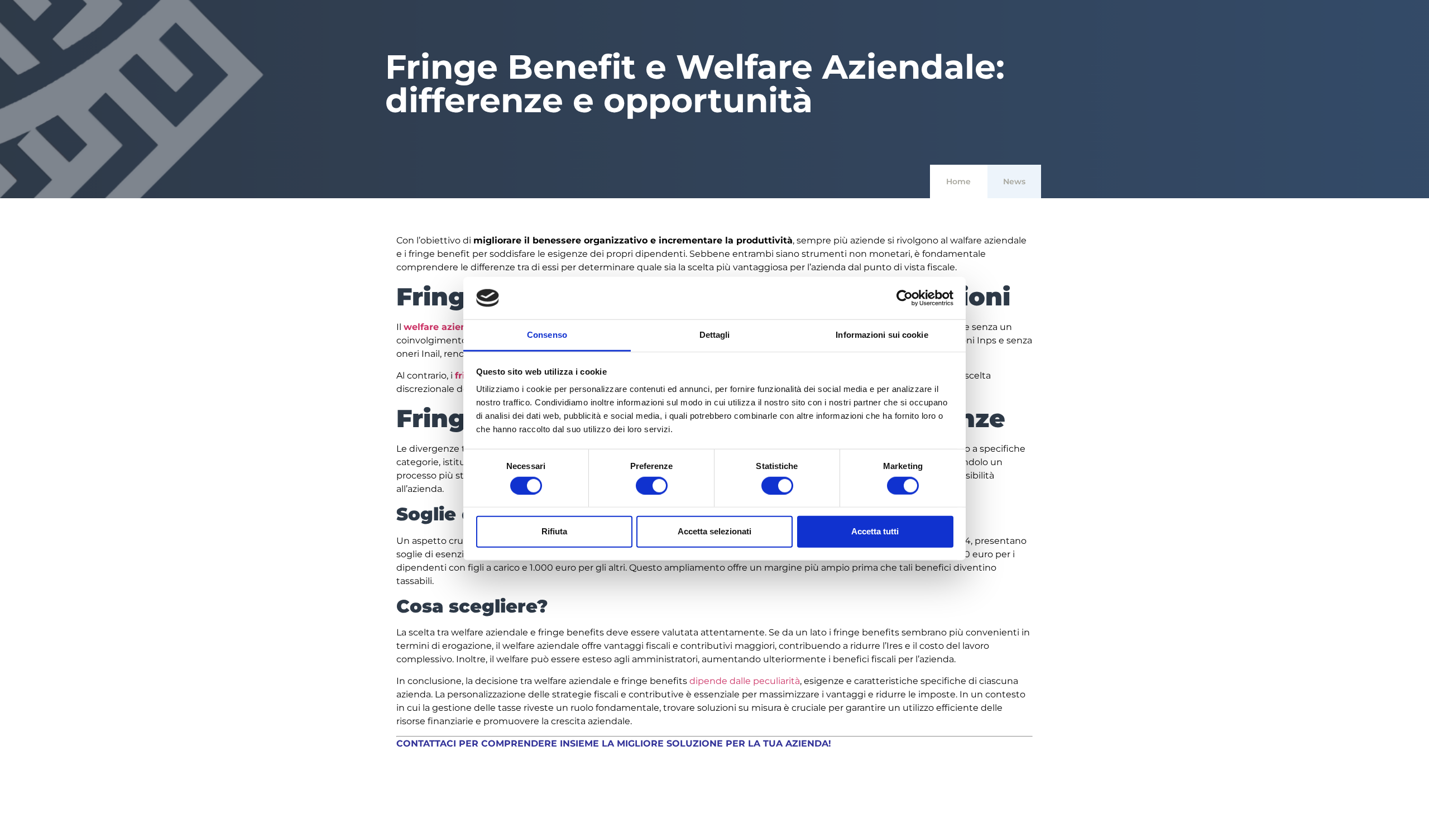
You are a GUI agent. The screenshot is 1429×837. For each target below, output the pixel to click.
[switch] (652, 485)
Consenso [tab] (547, 334)
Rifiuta (554, 531)
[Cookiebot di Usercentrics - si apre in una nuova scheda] (904, 298)
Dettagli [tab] (714, 334)
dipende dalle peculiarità (744, 681)
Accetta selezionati (714, 531)
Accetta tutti (875, 531)
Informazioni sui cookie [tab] (882, 334)
